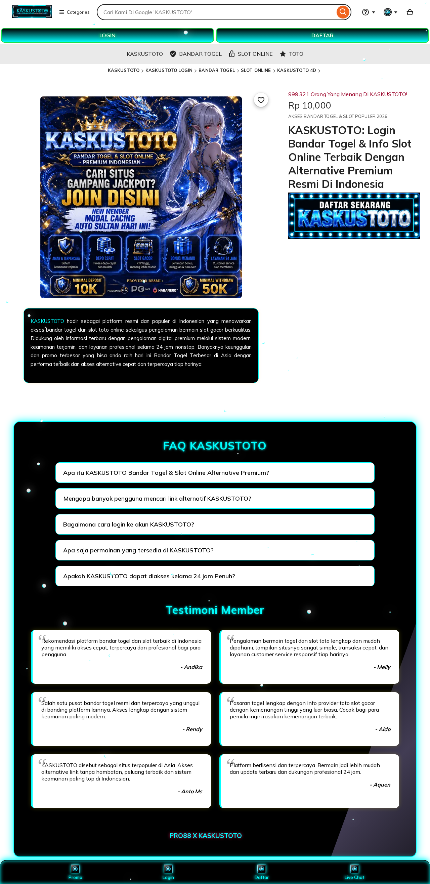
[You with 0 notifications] (391, 12)
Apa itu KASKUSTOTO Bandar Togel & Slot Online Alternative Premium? (166, 472)
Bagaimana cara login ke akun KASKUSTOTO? (128, 524)
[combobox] (216, 12)
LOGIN (107, 35)
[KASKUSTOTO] (32, 16)
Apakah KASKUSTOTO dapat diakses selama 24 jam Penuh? (149, 576)
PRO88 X (184, 836)
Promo (75, 877)
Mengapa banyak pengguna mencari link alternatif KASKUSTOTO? (157, 498)
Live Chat (354, 877)
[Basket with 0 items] (410, 12)
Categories (78, 12)
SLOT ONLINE (256, 70)
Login (168, 877)
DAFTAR (322, 35)
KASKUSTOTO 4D (296, 70)
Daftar (262, 877)
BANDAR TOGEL (217, 70)
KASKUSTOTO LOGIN (168, 70)
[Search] (343, 12)
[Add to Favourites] (261, 100)
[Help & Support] (368, 12)
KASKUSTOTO (123, 70)
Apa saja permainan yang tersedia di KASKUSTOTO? (138, 550)
